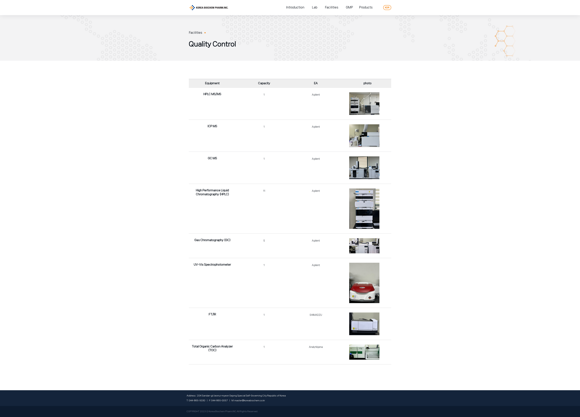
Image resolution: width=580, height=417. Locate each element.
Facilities (331, 7)
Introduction (295, 7)
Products (366, 7)
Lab (314, 7)
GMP (349, 7)
